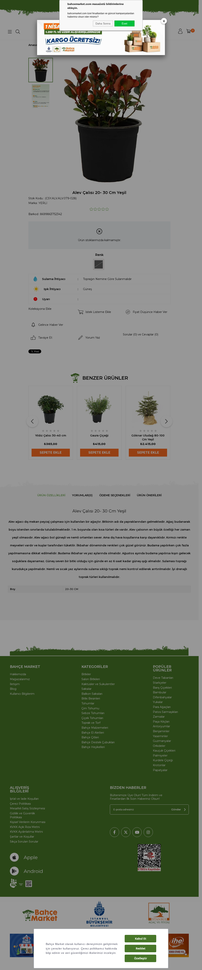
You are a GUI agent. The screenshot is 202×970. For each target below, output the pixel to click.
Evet (124, 23)
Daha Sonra (102, 23)
